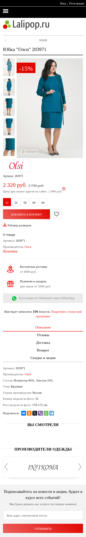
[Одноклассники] (29, 413)
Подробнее (10, 251)
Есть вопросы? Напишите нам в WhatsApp (47, 298)
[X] (34, 413)
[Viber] (40, 413)
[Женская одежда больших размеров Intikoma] (43, 468)
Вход (63, 3)
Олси (28, 246)
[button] (7, 467)
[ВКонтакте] (23, 413)
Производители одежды (43, 449)
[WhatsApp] (46, 413)
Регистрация (76, 3)
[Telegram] (51, 413)
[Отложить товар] (56, 214)
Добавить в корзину (26, 214)
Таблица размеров (19, 225)
